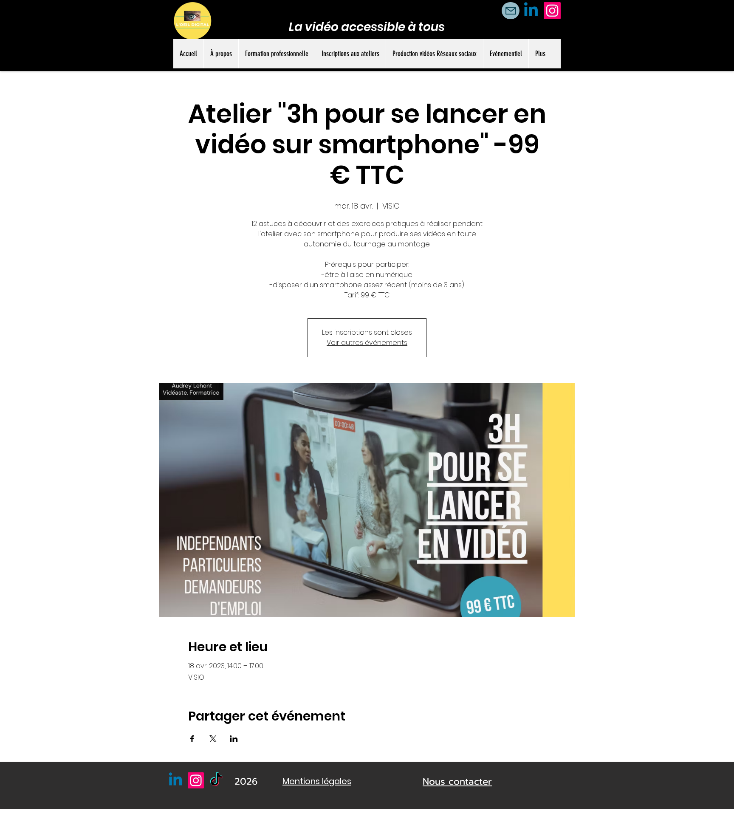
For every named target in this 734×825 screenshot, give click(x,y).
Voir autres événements (367, 343)
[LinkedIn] (530, 10)
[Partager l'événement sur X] (213, 738)
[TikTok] (216, 780)
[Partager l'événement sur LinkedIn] (234, 738)
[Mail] (510, 10)
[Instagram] (552, 10)
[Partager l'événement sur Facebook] (192, 738)
